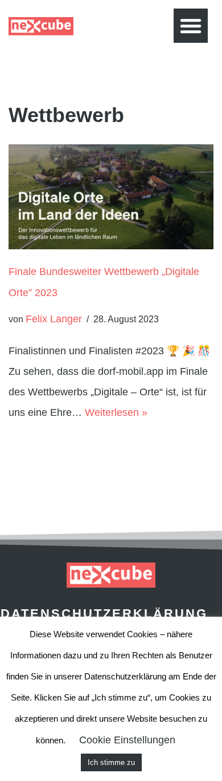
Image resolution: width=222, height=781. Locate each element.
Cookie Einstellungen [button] (127, 740)
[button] (191, 26)
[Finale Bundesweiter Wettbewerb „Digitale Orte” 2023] (111, 196)
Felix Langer (54, 319)
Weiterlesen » (116, 412)
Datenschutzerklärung (104, 613)
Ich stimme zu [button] (111, 762)
